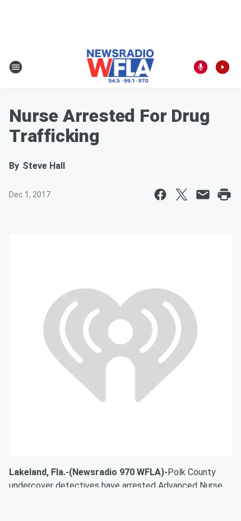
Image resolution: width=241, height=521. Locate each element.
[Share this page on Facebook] (160, 194)
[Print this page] (224, 194)
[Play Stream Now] (222, 67)
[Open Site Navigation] (15, 67)
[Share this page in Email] (203, 194)
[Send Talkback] (200, 67)
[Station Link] (121, 67)
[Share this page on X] (181, 194)
